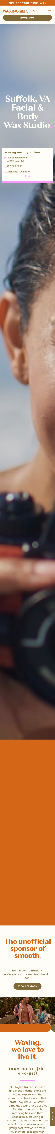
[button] (49, 10)
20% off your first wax (28, 3)
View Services (27, 986)
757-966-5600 (14, 166)
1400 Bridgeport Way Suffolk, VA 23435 (17, 159)
